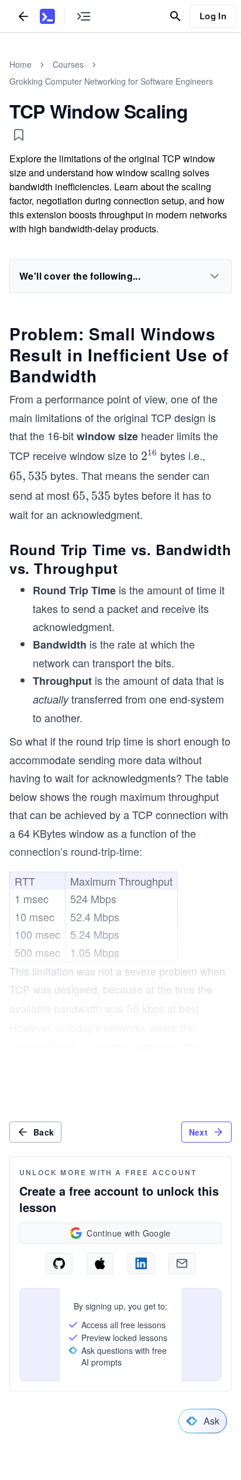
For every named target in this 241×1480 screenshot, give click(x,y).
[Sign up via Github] (59, 1263)
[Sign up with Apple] (100, 1263)
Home (20, 64)
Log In (212, 15)
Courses (68, 64)
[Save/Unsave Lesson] (18, 135)
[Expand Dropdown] (215, 276)
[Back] (23, 16)
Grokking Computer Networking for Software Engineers (111, 81)
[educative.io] (47, 16)
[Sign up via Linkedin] (141, 1263)
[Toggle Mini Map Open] (84, 16)
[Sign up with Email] (181, 1263)
